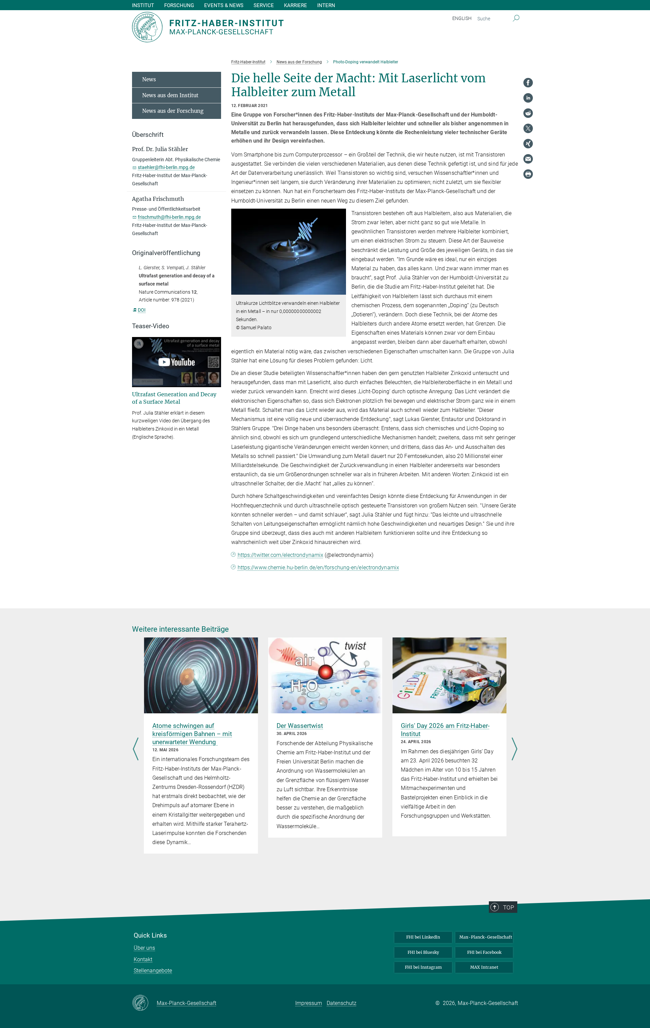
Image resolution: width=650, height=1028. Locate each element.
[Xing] (528, 144)
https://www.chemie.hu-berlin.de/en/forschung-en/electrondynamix (318, 567)
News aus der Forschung (172, 111)
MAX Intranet (484, 967)
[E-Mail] (528, 159)
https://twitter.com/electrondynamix (281, 555)
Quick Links (150, 935)
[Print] (528, 174)
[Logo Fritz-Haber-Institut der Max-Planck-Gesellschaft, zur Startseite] (259, 27)
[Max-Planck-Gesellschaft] (144, 1003)
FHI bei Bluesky (423, 952)
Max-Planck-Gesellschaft (485, 937)
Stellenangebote (153, 970)
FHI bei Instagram (423, 967)
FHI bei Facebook (484, 952)
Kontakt (143, 959)
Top (508, 907)
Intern (326, 5)
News (149, 79)
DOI (142, 310)
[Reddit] (528, 113)
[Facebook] (528, 83)
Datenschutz (341, 1003)
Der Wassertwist (300, 726)
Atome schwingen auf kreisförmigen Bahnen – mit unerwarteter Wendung (192, 734)
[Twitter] (528, 128)
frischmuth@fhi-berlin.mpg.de (169, 217)
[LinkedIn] (528, 98)
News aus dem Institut (170, 95)
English (462, 18)
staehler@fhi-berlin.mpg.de (166, 167)
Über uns (144, 948)
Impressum (308, 1003)
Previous (135, 749)
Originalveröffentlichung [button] (166, 253)
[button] (340, 290)
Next (514, 749)
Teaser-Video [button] (150, 326)
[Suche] (516, 18)
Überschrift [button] (148, 135)
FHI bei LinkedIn (423, 937)
